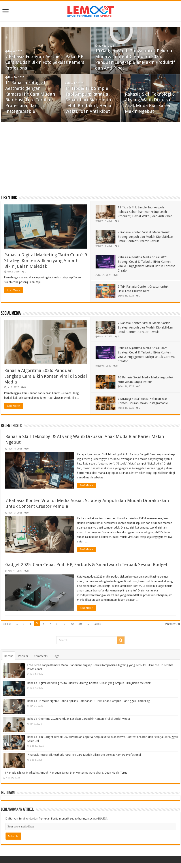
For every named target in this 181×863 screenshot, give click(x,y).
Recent (8, 656)
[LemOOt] (90, 10)
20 (72, 623)
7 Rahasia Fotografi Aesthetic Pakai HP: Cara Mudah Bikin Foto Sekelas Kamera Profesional (45, 62)
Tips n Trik (9, 197)
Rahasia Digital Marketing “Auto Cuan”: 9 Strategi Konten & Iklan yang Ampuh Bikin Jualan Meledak (45, 260)
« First (7, 623)
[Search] (120, 640)
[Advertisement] (90, 159)
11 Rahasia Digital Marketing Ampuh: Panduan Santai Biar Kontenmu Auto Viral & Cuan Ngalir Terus (65, 772)
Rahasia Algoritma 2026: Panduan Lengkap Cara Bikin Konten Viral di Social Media (45, 376)
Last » (97, 623)
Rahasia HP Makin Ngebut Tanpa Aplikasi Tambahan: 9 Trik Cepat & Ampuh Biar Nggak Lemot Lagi (89, 700)
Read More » (14, 290)
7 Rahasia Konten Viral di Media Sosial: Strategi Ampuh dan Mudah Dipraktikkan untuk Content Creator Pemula (145, 236)
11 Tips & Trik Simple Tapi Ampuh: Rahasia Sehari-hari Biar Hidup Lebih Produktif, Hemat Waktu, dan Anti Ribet (89, 100)
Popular (23, 656)
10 (63, 623)
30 (80, 623)
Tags (56, 656)
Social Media (11, 313)
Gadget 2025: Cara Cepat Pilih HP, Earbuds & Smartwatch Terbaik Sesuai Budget (86, 564)
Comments (40, 656)
